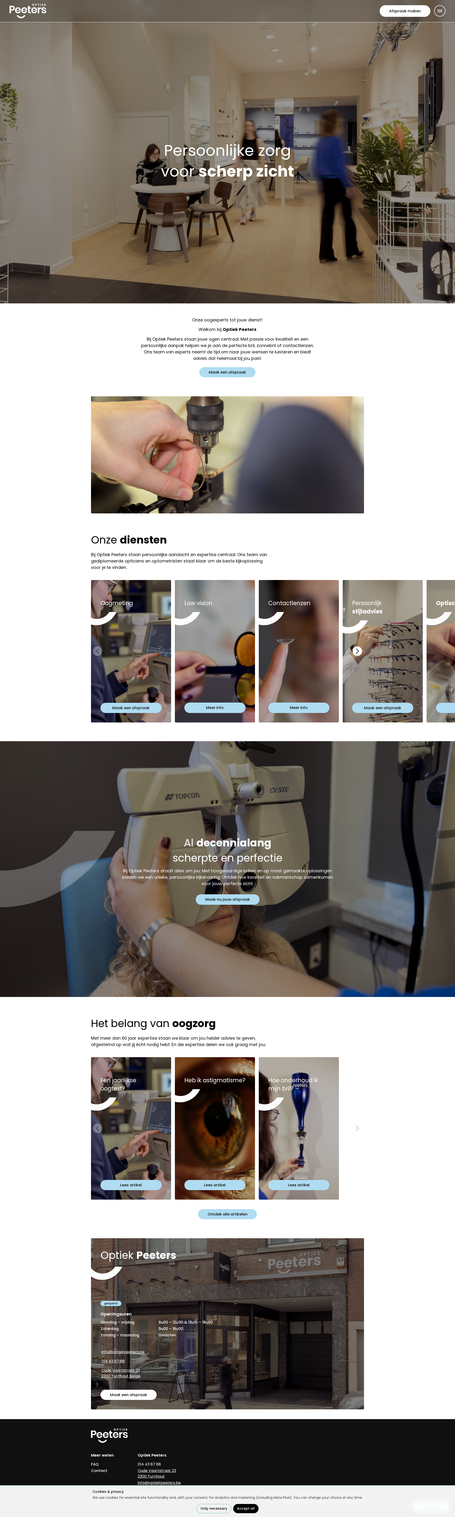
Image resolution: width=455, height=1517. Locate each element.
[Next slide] (357, 651)
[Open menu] (440, 11)
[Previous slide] (97, 651)
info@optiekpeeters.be (123, 1352)
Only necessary (213, 1508)
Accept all (246, 1508)
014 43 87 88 (113, 1361)
